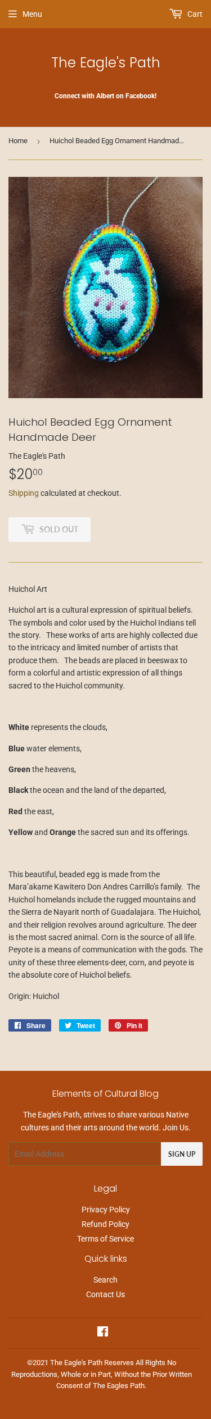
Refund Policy (105, 1224)
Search (105, 1279)
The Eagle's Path (105, 62)
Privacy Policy (106, 1209)
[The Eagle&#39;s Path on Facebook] (103, 1333)
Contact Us (105, 1294)
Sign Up (181, 1154)
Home (18, 140)
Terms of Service (105, 1238)
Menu (32, 14)
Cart (194, 14)
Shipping (23, 493)
